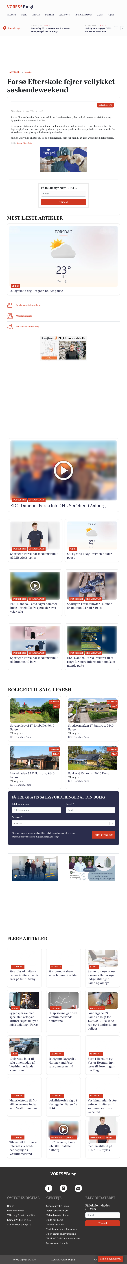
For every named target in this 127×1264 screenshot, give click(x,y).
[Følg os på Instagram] (63, 1188)
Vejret (111, 15)
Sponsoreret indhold (57, 1243)
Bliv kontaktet (103, 835)
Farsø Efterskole (24, 143)
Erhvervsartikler (55, 1224)
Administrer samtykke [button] (19, 1224)
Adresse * (17, 817)
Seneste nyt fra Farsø (57, 1206)
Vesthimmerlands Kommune (61, 1229)
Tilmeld (63, 202)
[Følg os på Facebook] (48, 1188)
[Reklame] (63, 159)
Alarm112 (11, 15)
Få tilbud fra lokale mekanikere (63, 1238)
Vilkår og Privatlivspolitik (21, 1215)
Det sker (49, 15)
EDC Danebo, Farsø (20, 737)
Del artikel (103, 105)
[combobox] (13, 823)
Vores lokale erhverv (57, 1210)
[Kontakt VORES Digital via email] (78, 1188)
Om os (10, 1206)
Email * (70, 804)
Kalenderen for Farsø (57, 1215)
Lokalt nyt (64, 15)
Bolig (24, 15)
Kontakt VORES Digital (19, 1219)
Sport (100, 15)
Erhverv (36, 15)
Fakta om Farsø (54, 1219)
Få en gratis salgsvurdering (61, 1233)
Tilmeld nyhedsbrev (110, 1258)
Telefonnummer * (21, 804)
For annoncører (15, 1210)
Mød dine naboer (83, 15)
